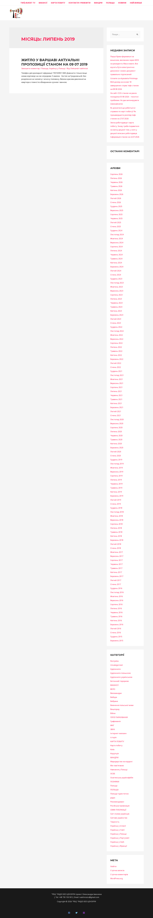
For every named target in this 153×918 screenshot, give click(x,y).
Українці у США (117, 842)
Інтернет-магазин (118, 733)
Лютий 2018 (115, 544)
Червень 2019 (116, 484)
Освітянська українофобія (121, 777)
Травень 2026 (116, 186)
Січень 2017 (115, 584)
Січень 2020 (115, 455)
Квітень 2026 (116, 190)
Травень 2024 (116, 258)
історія (113, 737)
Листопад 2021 (117, 375)
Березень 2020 (116, 447)
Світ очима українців (119, 814)
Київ (112, 749)
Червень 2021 (116, 395)
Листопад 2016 (117, 592)
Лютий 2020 (115, 451)
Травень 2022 (116, 351)
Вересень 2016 (116, 600)
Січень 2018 (115, 548)
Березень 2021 (116, 407)
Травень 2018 (116, 532)
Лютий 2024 (115, 270)
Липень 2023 (116, 299)
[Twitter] (76, 913)
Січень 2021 (115, 415)
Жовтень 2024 (116, 238)
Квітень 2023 (116, 311)
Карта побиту (116, 745)
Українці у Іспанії (118, 826)
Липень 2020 (116, 431)
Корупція (114, 753)
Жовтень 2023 (116, 287)
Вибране (114, 701)
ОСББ (112, 773)
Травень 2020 (116, 439)
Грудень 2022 (116, 327)
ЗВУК (112, 729)
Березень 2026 (116, 194)
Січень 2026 (115, 202)
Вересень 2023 (116, 291)
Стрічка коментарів (119, 874)
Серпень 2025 (116, 214)
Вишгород (114, 709)
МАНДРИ (98, 3)
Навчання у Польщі (118, 769)
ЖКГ (112, 725)
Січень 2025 (115, 226)
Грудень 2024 (116, 230)
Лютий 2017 (115, 580)
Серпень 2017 (116, 560)
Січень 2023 (115, 323)
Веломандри (116, 693)
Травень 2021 (116, 399)
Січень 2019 (115, 504)
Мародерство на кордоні (121, 761)
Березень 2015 (116, 640)
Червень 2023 (116, 303)
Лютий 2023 (115, 319)
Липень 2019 (116, 480)
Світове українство (118, 818)
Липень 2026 (116, 178)
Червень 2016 (116, 612)
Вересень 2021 (116, 383)
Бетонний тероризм (119, 681)
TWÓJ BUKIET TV (27, 3)
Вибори (113, 697)
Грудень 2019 (116, 459)
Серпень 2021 (116, 387)
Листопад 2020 (117, 419)
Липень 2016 (116, 608)
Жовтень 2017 (116, 552)
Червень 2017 (116, 564)
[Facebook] (69, 913)
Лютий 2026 (115, 198)
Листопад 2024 (117, 234)
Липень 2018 (116, 528)
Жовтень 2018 (116, 516)
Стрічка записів (117, 870)
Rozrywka (114, 661)
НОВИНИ (122, 3)
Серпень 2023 (116, 295)
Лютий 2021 (115, 411)
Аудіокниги (115, 669)
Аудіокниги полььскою (120, 673)
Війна (112, 713)
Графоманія (115, 721)
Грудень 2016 (116, 588)
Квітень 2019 (116, 492)
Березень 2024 (116, 266)
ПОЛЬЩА (110, 3)
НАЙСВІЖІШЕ (136, 3)
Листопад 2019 (117, 463)
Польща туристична (119, 793)
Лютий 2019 (115, 500)
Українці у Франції (118, 846)
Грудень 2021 (116, 371)
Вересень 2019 (116, 472)
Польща (44, 68)
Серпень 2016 (116, 604)
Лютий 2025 (115, 222)
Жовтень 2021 (116, 379)
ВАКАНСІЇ (43, 3)
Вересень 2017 (116, 556)
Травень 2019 (116, 488)
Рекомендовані (117, 802)
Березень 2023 (116, 315)
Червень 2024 (116, 254)
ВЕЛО (112, 689)
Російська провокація (119, 806)
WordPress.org (116, 878)
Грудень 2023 (116, 279)
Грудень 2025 (116, 206)
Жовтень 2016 (116, 596)
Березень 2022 (116, 359)
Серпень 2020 (116, 427)
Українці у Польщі (57, 68)
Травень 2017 (116, 568)
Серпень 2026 (116, 174)
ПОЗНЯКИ (114, 781)
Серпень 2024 (116, 246)
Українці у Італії (117, 830)
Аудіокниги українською (121, 677)
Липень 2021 (116, 391)
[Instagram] (84, 913)
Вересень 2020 (116, 423)
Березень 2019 (116, 496)
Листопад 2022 (117, 331)
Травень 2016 (116, 616)
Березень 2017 (116, 576)
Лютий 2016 (115, 628)
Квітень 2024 (116, 262)
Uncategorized (116, 665)
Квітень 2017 (116, 572)
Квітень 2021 (116, 403)
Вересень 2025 (116, 210)
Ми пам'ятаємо (117, 765)
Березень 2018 (116, 540)
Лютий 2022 (115, 363)
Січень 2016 (115, 632)
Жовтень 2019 (116, 467)
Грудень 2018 (116, 508)
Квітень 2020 (116, 443)
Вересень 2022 (116, 339)
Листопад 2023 (117, 283)
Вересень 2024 (116, 242)
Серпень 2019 (116, 476)
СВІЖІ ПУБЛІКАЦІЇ (118, 810)
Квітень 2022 (116, 355)
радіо (112, 797)
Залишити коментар (30, 68)
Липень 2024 (116, 250)
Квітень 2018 (116, 536)
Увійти (113, 866)
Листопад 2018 (117, 512)
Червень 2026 (116, 182)
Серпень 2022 (116, 343)
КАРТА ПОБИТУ (58, 3)
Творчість (114, 822)
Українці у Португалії (119, 838)
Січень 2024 (115, 275)
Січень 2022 (115, 367)
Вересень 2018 (116, 520)
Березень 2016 (116, 624)
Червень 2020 (116, 435)
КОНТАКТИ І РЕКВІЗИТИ (80, 3)
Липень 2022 (116, 347)
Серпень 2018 (116, 524)
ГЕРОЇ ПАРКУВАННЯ (119, 717)
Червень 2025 (116, 218)
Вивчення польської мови (122, 705)
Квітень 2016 (116, 620)
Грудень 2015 (116, 636)
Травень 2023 (116, 307)
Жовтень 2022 (116, 335)
